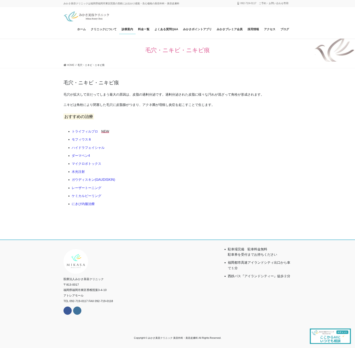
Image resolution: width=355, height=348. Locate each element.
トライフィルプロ (85, 131)
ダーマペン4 (81, 155)
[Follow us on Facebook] (67, 311)
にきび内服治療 (83, 204)
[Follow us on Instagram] (77, 311)
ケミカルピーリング (86, 196)
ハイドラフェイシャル (88, 147)
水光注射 (78, 171)
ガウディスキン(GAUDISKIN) (93, 179)
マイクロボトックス (86, 163)
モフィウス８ (81, 139)
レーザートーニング (86, 188)
